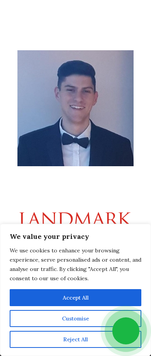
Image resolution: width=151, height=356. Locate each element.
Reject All (75, 339)
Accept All (76, 297)
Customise (75, 318)
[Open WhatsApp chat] (125, 330)
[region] (75, 290)
